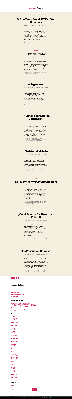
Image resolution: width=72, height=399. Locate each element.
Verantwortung (19, 309)
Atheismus (15, 303)
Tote (44, 202)
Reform (33, 239)
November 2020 (14, 374)
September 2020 (14, 377)
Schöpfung (26, 43)
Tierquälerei (30, 43)
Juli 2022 (13, 345)
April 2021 (13, 367)
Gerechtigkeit (27, 238)
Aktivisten (26, 138)
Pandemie (29, 271)
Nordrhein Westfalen (28, 202)
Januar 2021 (13, 371)
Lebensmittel (33, 139)
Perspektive (33, 271)
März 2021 (13, 368)
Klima (35, 72)
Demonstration (37, 138)
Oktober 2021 (14, 358)
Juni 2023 (13, 329)
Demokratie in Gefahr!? (16, 290)
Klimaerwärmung (38, 72)
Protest (26, 140)
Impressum (64, 2)
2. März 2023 (37, 57)
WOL (45, 104)
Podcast (36, 50)
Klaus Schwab (40, 238)
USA (17, 309)
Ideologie (32, 42)
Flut (27, 201)
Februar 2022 (14, 352)
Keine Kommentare (45, 25)
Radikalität (29, 140)
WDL (39, 104)
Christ (26, 169)
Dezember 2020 (14, 373)
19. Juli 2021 (37, 184)
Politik (44, 42)
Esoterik (31, 304)
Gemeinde (15, 305)
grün (32, 169)
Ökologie (41, 42)
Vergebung (23, 309)
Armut (29, 138)
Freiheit (12, 305)
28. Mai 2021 (37, 220)
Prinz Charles (29, 239)
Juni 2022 (13, 347)
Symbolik (28, 170)
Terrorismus (36, 140)
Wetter (32, 73)
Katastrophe (34, 201)
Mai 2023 (13, 331)
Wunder (32, 203)
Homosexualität (30, 305)
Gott (30, 169)
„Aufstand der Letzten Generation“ (36, 117)
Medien (26, 306)
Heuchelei (28, 42)
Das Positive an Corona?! (36, 251)
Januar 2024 (13, 319)
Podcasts (58, 2)
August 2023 (13, 326)
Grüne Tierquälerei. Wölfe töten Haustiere (36, 21)
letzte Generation (37, 139)
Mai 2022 (13, 348)
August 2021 (13, 361)
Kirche (19, 306)
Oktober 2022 (14, 341)
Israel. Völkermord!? (15, 292)
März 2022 (13, 351)
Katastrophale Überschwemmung (36, 181)
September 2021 (14, 360)
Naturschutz (38, 42)
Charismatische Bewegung (26, 303)
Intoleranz (32, 72)
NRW (32, 202)
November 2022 (14, 339)
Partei (46, 169)
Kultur (35, 42)
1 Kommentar (44, 154)
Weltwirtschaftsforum (43, 239)
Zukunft (31, 170)
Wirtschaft (42, 104)
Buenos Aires (40, 103)
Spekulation (36, 239)
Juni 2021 (13, 364)
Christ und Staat (30, 270)
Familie (40, 270)
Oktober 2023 (14, 324)
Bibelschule (31, 103)
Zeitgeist (34, 73)
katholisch (26, 104)
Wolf (37, 43)
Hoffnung (34, 169)
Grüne (26, 42)
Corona (34, 270)
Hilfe (31, 201)
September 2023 (14, 325)
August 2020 (13, 378)
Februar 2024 (14, 318)
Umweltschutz (40, 140)
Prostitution (37, 271)
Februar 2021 (14, 370)
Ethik (34, 304)
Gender (28, 169)
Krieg (21, 306)
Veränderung (44, 271)
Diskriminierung (27, 304)
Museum (42, 139)
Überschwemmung (28, 203)
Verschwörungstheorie (29, 309)
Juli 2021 (13, 363)
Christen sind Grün (36, 151)
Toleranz (12, 309)
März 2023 (13, 334)
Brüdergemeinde (35, 103)
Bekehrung (18, 303)
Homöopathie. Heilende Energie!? (18, 294)
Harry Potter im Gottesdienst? (17, 287)
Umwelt (29, 73)
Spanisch (33, 104)
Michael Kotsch (5, 2)
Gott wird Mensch (14, 296)
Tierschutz (34, 43)
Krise (39, 169)
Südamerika (36, 104)
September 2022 (14, 342)
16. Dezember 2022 (37, 87)
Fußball (44, 103)
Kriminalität (43, 270)
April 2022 (13, 350)
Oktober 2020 (14, 376)
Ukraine (15, 309)
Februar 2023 (14, 335)
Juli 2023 (13, 328)
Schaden (38, 202)
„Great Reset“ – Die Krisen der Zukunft (36, 215)
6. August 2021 (37, 154)
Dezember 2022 (14, 338)
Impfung (12, 306)
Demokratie (32, 138)
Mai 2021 (13, 365)
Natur (41, 169)
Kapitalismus (36, 238)
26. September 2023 (36, 25)
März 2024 (13, 316)
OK (50, 397)
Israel (17, 306)
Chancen (26, 270)
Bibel (26, 201)
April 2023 (13, 332)
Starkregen (41, 202)
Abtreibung (12, 303)
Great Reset (31, 238)
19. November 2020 (37, 254)
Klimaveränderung (44, 201)
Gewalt (21, 305)
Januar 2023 (13, 337)
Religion (26, 73)
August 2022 (13, 344)
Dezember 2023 (14, 321)
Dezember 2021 (14, 355)
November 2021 (14, 357)
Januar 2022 (13, 354)
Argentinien (27, 103)
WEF (39, 239)
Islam (15, 306)
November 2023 (14, 322)
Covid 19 (37, 270)
